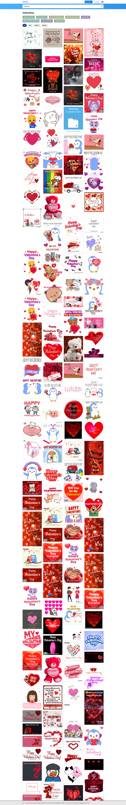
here (89, 803)
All (24, 25)
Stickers (37, 25)
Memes (44, 25)
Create (89, 1)
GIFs (30, 25)
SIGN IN (97, 1)
